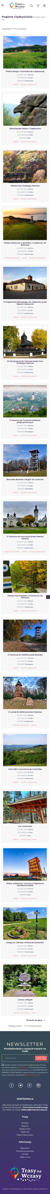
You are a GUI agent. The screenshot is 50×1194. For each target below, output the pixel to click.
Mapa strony (25, 1157)
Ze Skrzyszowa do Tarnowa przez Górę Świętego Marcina (25, 362)
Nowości (25, 1123)
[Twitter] (20, 1087)
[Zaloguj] (44, 6)
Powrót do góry (36, 1020)
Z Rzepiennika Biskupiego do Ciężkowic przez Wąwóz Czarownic (25, 303)
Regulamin (25, 1148)
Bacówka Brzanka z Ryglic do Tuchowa (25, 479)
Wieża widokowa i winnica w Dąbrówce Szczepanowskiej (25, 884)
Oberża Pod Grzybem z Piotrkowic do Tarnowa (25, 597)
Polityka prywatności (25, 1151)
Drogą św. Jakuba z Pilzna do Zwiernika (25, 942)
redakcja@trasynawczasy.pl (34, 1110)
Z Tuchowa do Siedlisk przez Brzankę (25, 655)
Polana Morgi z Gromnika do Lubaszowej (25, 71)
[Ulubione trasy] (38, 6)
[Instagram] (38, 1087)
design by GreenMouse (40, 1189)
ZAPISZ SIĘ (41, 1058)
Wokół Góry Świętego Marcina (25, 186)
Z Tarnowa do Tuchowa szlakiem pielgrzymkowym (25, 421)
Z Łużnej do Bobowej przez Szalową (25, 712)
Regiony (25, 1126)
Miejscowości (25, 1129)
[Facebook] (11, 1087)
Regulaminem (23, 1067)
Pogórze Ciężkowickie (29, 84)
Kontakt (25, 1154)
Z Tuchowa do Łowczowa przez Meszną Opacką (25, 537)
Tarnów (16, 84)
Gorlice (33, 725)
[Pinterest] (29, 1087)
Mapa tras (25, 1132)
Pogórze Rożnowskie (12, 258)
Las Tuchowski (25, 826)
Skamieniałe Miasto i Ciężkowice (25, 128)
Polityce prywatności (33, 1075)
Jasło (34, 1013)
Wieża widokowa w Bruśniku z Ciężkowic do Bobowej (25, 244)
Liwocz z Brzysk (25, 1000)
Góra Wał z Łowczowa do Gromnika (25, 769)
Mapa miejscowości (25, 1135)
